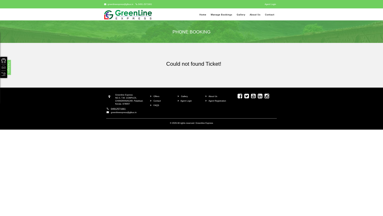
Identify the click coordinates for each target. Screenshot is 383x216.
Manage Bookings (221, 14)
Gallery (241, 14)
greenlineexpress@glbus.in (120, 4)
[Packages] (3, 67)
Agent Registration (217, 101)
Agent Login (270, 4)
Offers (156, 96)
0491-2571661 (145, 4)
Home (202, 14)
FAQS (156, 105)
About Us (255, 14)
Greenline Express (204, 123)
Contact (269, 14)
